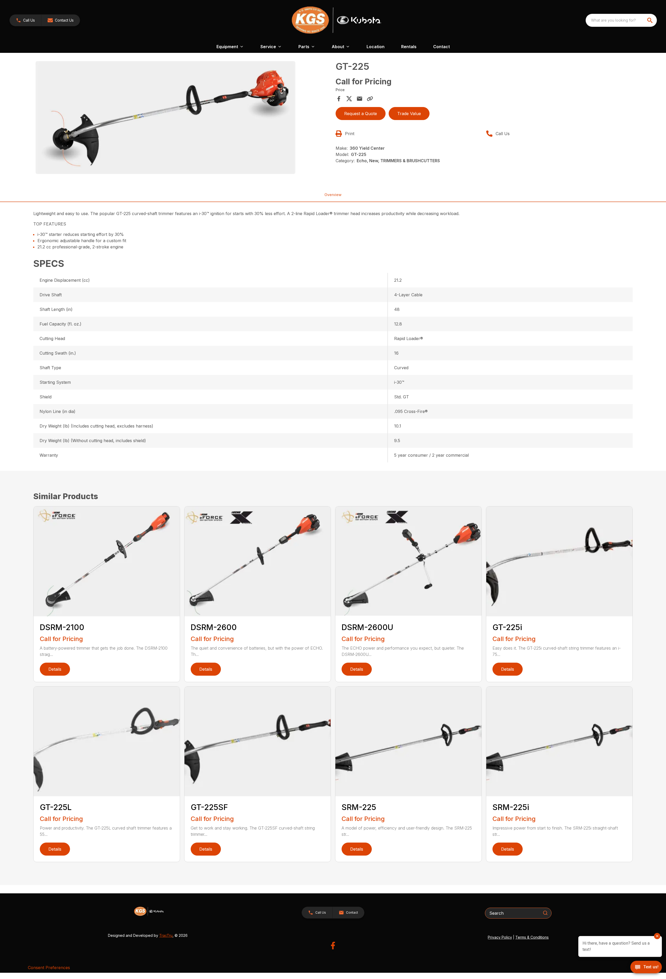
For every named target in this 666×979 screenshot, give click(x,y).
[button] (25, 20)
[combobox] (621, 20)
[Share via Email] (359, 99)
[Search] (545, 912)
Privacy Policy (500, 937)
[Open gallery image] (165, 117)
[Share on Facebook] (339, 99)
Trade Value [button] (409, 113)
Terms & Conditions (532, 937)
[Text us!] (646, 967)
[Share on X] (349, 99)
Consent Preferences (49, 967)
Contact (441, 46)
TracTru (165, 935)
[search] (650, 20)
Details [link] (54, 669)
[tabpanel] (182, 118)
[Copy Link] (370, 99)
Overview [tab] (333, 194)
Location (376, 46)
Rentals (409, 46)
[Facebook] (332, 945)
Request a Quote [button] (360, 113)
